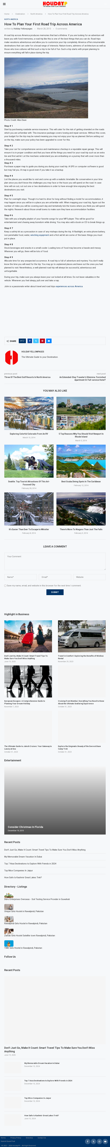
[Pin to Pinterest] (42, 341)
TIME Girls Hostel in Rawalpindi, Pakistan (23, 948)
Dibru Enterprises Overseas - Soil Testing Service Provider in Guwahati (37, 899)
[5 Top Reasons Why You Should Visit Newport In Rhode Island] (81, 413)
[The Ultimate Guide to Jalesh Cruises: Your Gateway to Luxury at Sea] (28, 727)
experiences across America (69, 286)
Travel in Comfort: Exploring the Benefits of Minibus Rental (81, 657)
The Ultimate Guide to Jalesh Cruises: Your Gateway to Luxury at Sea (28, 747)
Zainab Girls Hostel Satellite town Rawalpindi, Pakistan (29, 935)
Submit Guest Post (8, 1141)
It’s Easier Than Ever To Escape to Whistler (29, 529)
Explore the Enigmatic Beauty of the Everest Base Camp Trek (79, 747)
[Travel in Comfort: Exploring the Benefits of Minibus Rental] (82, 636)
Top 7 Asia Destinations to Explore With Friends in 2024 (30, 863)
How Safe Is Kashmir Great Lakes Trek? (23, 877)
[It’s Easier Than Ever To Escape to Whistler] (29, 508)
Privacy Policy (15, 1138)
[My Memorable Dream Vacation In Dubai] (12, 1067)
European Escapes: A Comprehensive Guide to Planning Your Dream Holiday (24, 702)
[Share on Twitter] (36, 341)
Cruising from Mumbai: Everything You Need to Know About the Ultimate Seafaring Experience (81, 702)
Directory (29, 1138)
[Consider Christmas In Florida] (55, 800)
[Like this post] (23, 341)
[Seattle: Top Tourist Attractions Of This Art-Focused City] (29, 461)
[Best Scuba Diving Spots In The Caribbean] (81, 461)
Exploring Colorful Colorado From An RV (29, 434)
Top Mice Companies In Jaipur (18, 870)
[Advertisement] (55, 311)
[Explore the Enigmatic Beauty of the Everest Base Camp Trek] (82, 727)
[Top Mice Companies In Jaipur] (12, 1102)
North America (36, 14)
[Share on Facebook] (30, 341)
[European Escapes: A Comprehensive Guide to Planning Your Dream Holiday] (28, 681)
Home (6, 14)
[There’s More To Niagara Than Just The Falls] (81, 508)
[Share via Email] (49, 341)
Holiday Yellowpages (23, 29)
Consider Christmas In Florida (25, 826)
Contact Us (42, 1138)
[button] (7, 800)
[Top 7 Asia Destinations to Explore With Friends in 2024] (12, 1085)
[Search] (105, 4)
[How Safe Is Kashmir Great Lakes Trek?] (12, 1120)
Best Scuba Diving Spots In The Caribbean (81, 481)
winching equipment (39, 235)
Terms (3, 1138)
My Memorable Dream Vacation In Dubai (23, 856)
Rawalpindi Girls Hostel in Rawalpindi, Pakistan (25, 923)
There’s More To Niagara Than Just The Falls (81, 529)
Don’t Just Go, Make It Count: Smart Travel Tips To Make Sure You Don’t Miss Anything (45, 850)
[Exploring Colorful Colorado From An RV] (29, 413)
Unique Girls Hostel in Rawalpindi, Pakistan (24, 911)
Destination (20, 14)
